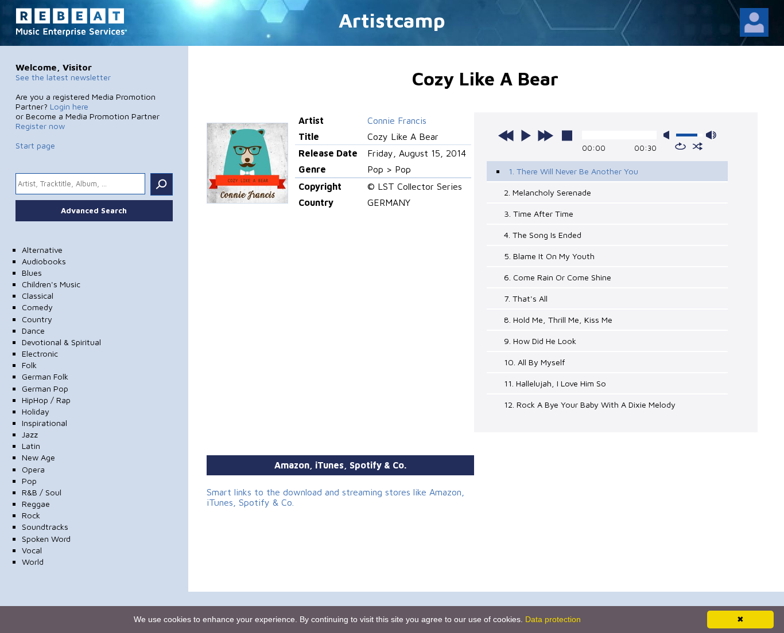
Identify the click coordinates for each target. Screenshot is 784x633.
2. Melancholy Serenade (547, 192)
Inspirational (44, 423)
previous (506, 135)
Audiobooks (44, 261)
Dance (33, 330)
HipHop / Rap (46, 400)
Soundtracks (45, 527)
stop (567, 135)
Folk (29, 365)
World (33, 561)
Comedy (37, 307)
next (545, 135)
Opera (33, 469)
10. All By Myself (534, 362)
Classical (37, 295)
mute (668, 135)
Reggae (36, 504)
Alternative (42, 250)
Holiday (35, 411)
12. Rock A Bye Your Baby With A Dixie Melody (590, 404)
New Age (38, 457)
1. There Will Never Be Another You (573, 171)
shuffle (697, 146)
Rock (31, 515)
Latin (31, 446)
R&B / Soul (41, 492)
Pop (29, 481)
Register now (40, 126)
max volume (711, 135)
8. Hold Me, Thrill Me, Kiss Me (558, 320)
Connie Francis (396, 120)
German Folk (45, 376)
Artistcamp (392, 20)
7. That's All (526, 298)
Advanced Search (94, 210)
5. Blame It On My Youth (549, 256)
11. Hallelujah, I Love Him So (555, 383)
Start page (35, 145)
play (525, 135)
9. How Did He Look (540, 341)
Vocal (32, 550)
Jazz (30, 434)
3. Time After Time (538, 213)
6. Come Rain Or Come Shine (557, 277)
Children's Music (51, 284)
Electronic (40, 353)
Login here (69, 106)
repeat (680, 146)
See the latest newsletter (63, 77)
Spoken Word (46, 539)
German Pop (45, 388)
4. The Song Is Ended (542, 235)
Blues (32, 273)
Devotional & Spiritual (61, 342)
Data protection (553, 619)
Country (37, 319)
